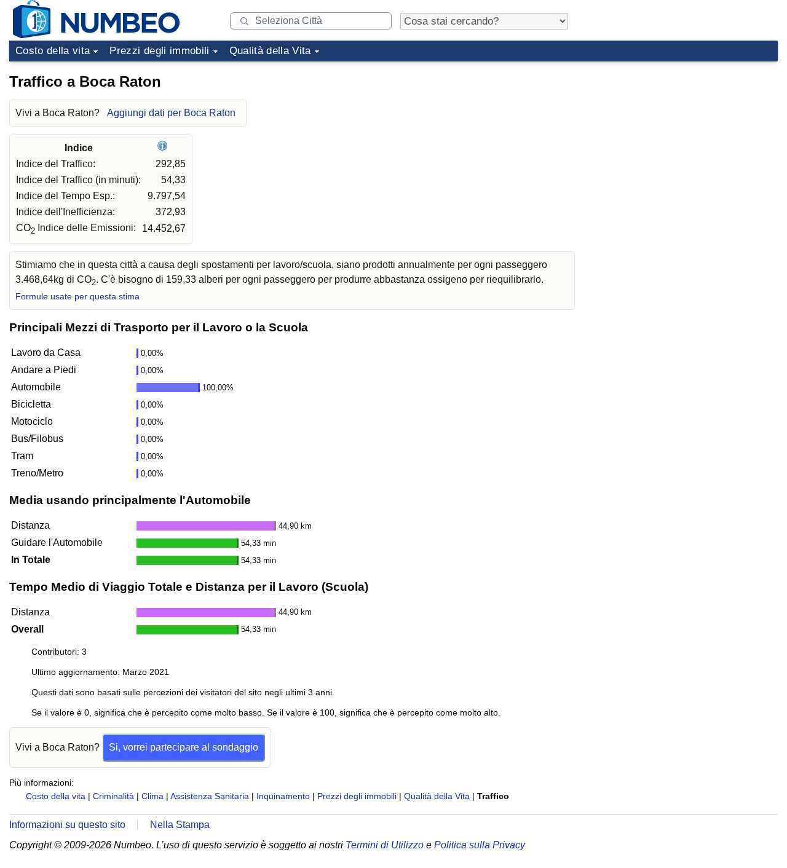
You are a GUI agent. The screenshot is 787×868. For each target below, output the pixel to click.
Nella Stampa (180, 824)
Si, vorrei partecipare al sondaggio (183, 747)
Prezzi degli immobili (159, 51)
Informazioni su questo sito (67, 824)
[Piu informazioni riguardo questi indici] (163, 148)
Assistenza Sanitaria (209, 796)
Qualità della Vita (270, 51)
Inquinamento (283, 796)
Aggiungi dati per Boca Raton (171, 113)
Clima (152, 796)
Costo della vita (52, 51)
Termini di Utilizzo (385, 845)
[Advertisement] (685, 144)
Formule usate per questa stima (77, 296)
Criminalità (113, 796)
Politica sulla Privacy (479, 845)
